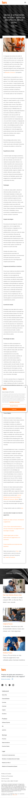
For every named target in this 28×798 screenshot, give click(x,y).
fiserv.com (15, 794)
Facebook (12, 557)
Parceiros (4, 738)
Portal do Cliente (5, 746)
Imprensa (4, 706)
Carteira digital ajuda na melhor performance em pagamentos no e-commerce (11, 537)
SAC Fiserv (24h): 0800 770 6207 (9, 781)
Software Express (6, 722)
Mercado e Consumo (10, 72)
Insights (3, 710)
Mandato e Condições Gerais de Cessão (11, 758)
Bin (3, 726)
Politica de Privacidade (7, 776)
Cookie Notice (11, 402)
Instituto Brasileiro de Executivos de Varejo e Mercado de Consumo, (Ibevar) (12, 497)
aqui (22, 508)
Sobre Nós (4, 694)
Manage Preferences (14, 405)
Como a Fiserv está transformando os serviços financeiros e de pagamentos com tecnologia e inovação (13, 528)
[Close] (25, 387)
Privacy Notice (17, 402)
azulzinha (4, 730)
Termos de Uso (5, 778)
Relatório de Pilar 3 (6, 762)
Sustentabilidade (5, 698)
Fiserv (17, 551)
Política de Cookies (6, 773)
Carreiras (4, 702)
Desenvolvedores (6, 742)
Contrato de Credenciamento (8, 755)
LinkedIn (7, 557)
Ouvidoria (4, 713)
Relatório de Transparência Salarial (9, 766)
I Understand (14, 409)
